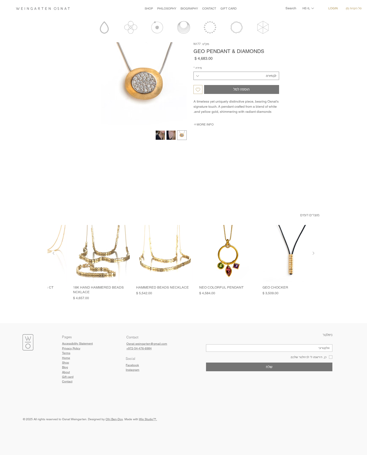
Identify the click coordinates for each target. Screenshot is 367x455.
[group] (183, 263)
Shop (65, 362)
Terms (66, 353)
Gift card (67, 376)
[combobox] (236, 76)
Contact (67, 381)
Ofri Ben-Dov (114, 419)
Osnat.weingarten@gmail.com (146, 343)
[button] (354, 8)
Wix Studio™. (148, 419)
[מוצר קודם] (313, 253)
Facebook (132, 365)
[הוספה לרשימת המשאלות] (197, 89)
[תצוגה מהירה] (291, 253)
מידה (197, 68)
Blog (65, 367)
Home (66, 358)
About (66, 372)
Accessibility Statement (77, 343)
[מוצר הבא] (53, 253)
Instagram (132, 369)
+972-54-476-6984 (139, 348)
